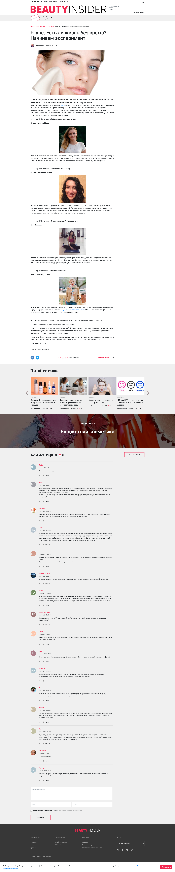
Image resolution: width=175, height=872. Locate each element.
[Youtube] (123, 850)
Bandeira (41, 688)
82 (81, 408)
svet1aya (42, 508)
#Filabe (33, 349)
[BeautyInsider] (68, 9)
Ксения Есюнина (44, 573)
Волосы (55, 1)
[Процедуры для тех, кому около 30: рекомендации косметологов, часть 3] (73, 386)
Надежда (42, 668)
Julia (40, 651)
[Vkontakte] (118, 850)
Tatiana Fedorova (44, 612)
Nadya (41, 590)
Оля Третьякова (93, 406)
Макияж (33, 1)
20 (51, 408)
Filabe (63, 105)
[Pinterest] (132, 850)
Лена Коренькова (35, 408)
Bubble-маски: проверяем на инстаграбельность (101, 401)
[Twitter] (127, 850)
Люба (41, 465)
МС (40, 552)
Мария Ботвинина (64, 408)
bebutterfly (42, 751)
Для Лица (34, 397)
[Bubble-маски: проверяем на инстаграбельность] (102, 386)
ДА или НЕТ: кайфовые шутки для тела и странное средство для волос (130, 402)
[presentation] (27, 393)
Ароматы (40, 1)
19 (110, 405)
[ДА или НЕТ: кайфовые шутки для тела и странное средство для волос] (131, 386)
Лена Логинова (40, 45)
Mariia (41, 632)
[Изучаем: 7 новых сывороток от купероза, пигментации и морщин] (44, 386)
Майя (40, 482)
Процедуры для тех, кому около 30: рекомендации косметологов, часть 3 (71, 402)
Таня (40, 528)
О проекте (136, 12)
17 (56, 45)
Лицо (46, 1)
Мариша (41, 707)
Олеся (41, 729)
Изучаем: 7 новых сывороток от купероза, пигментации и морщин (43, 402)
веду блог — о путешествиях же (73, 310)
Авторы (142, 12)
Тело (50, 1)
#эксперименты (43, 349)
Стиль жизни (64, 1)
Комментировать (104, 357)
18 (140, 408)
